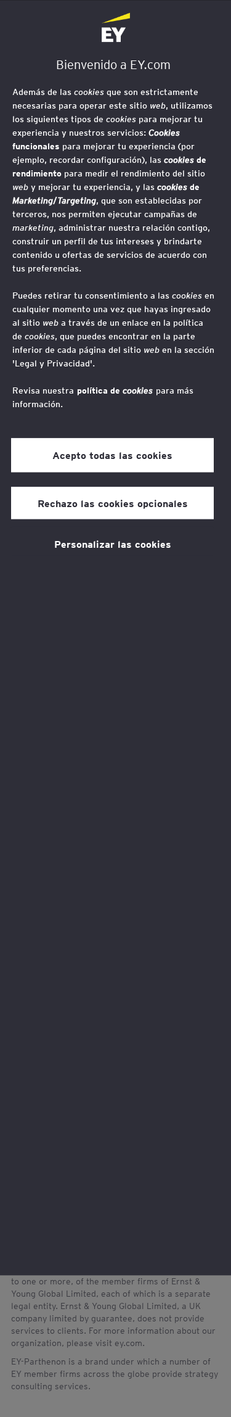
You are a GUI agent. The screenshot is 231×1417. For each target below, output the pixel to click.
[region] (115, 637)
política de (115, 390)
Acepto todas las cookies (112, 454)
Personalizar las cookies (112, 543)
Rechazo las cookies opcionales (113, 503)
